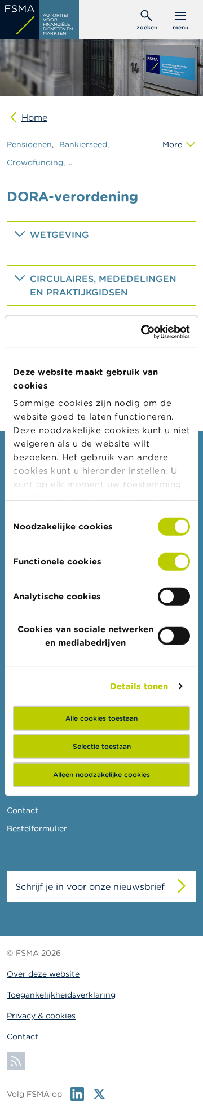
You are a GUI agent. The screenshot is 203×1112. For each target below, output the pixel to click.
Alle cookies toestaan (101, 717)
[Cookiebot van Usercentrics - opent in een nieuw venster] (143, 332)
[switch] (174, 561)
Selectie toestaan (102, 746)
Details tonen (139, 686)
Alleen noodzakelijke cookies (101, 774)
